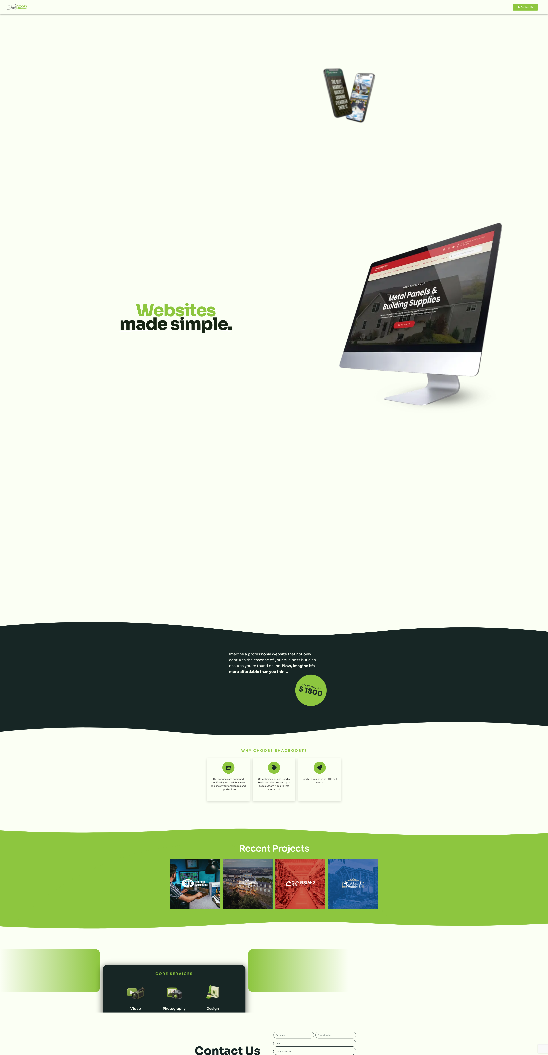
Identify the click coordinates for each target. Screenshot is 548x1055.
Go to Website (195, 883)
